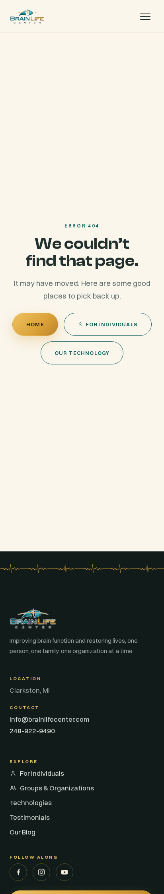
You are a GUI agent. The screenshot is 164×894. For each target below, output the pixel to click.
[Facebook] (18, 872)
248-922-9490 (32, 730)
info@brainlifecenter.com (50, 719)
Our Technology (82, 353)
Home (35, 324)
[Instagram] (41, 872)
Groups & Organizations (57, 788)
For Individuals (112, 324)
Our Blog (22, 832)
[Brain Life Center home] (27, 16)
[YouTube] (64, 872)
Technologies (31, 802)
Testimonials (30, 817)
